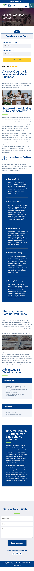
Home (3, 21)
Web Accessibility (17, 565)
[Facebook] (13, 554)
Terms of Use (28, 564)
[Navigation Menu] (26, 5)
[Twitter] (17, 554)
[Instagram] (20, 554)
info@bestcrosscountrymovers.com (18, 550)
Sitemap (14, 564)
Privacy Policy (20, 564)
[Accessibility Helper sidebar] (31, 5)
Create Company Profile (17, 1)
